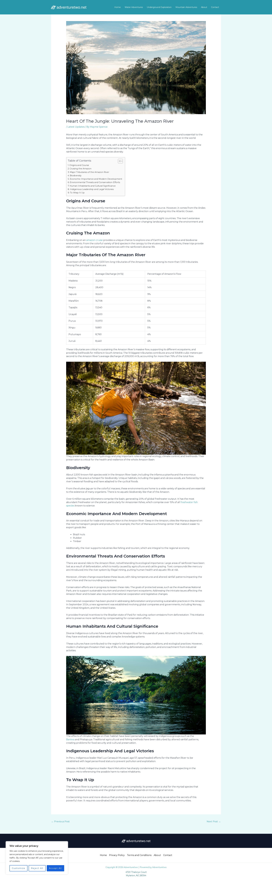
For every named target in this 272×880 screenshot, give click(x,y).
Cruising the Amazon (80, 168)
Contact (215, 7)
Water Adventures (134, 7)
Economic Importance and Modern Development (96, 179)
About (204, 7)
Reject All (37, 868)
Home (117, 7)
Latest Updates (76, 126)
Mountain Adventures (186, 7)
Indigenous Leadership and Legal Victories (92, 189)
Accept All (55, 868)
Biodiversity (75, 175)
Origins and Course (79, 165)
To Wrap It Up (77, 192)
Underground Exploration (159, 7)
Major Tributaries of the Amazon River (89, 172)
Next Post (214, 821)
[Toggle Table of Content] (119, 161)
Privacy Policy (117, 855)
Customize (18, 868)
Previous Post (60, 821)
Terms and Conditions (139, 855)
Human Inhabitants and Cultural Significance (93, 186)
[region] (37, 857)
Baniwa (70, 739)
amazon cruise (94, 240)
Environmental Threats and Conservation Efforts (95, 182)
